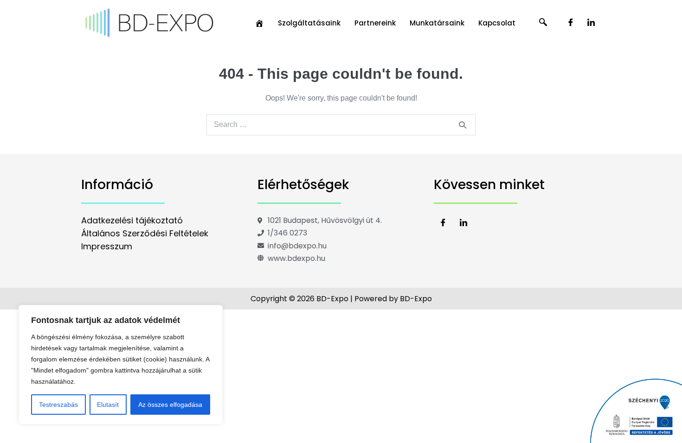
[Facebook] (571, 23)
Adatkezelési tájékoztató (132, 220)
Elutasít (108, 404)
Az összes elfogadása (170, 404)
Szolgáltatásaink (309, 23)
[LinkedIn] (591, 23)
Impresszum (106, 246)
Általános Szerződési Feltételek (144, 233)
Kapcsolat (496, 23)
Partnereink (375, 23)
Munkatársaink (437, 23)
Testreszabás (58, 404)
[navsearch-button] (543, 23)
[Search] (462, 124)
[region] (121, 364)
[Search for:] (341, 124)
